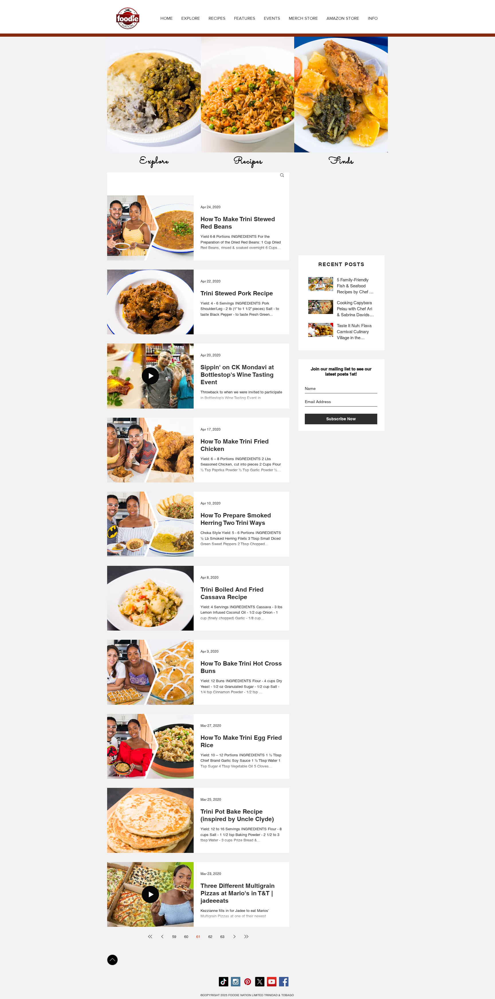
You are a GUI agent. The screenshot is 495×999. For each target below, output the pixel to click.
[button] (217, 18)
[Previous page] (162, 936)
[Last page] (246, 936)
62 (210, 937)
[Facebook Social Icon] (283, 981)
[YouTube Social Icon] (271, 981)
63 (222, 937)
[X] (259, 981)
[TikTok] (223, 981)
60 (186, 937)
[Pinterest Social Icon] (247, 981)
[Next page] (234, 936)
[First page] (150, 936)
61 (198, 937)
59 (174, 937)
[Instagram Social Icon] (235, 981)
